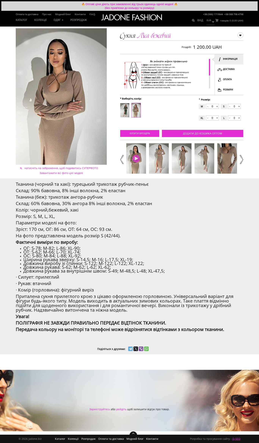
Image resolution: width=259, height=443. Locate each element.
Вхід (200, 20)
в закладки (240, 35)
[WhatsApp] (146, 349)
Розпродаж (78, 20)
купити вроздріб (140, 133)
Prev (121, 159)
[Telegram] (130, 349)
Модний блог (63, 14)
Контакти (80, 14)
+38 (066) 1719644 (213, 14)
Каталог (21, 20)
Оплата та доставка (27, 14)
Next (241, 159)
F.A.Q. (92, 14)
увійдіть (121, 409)
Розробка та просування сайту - (215, 438)
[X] (135, 349)
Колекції (40, 20)
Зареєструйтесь (99, 409)
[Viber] (141, 349)
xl (202, 118)
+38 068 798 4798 (233, 14)
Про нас (46, 14)
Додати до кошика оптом (202, 133)
